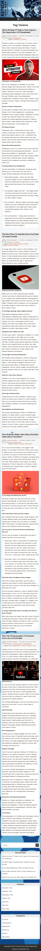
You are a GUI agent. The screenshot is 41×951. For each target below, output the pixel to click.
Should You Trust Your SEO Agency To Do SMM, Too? (19, 877)
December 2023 (7, 888)
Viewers (23, 39)
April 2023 (5, 909)
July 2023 (5, 902)
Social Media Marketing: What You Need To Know (18, 868)
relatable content (17, 593)
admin (15, 36)
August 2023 (6, 898)
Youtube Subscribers (25, 443)
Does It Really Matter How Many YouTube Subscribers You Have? (20, 435)
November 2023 (7, 891)
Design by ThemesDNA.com (20, 949)
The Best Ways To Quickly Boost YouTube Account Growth (20, 235)
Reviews (4, 933)
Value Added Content (16, 244)
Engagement (17, 38)
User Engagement (14, 645)
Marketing (5, 930)
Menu (22, 19)
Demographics (18, 644)
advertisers (5, 656)
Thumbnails (17, 39)
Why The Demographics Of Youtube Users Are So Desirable (18, 637)
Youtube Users (31, 645)
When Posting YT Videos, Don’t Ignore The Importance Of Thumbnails (19, 31)
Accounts (16, 242)
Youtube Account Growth (10, 245)
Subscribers (17, 442)
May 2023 (5, 905)
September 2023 (7, 895)
